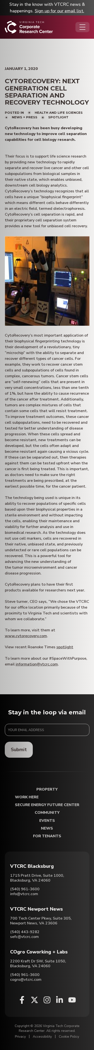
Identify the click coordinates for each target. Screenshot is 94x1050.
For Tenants (47, 836)
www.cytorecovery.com (26, 636)
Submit (19, 749)
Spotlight (58, 117)
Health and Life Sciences (59, 112)
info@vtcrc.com (24, 893)
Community (47, 812)
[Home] (29, 27)
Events (47, 820)
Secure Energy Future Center (47, 805)
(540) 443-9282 (25, 931)
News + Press (24, 117)
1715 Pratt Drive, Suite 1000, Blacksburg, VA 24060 (37, 878)
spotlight (64, 647)
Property (47, 789)
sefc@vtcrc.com (24, 936)
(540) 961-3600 (25, 889)
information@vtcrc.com (37, 664)
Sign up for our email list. (59, 11)
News (47, 828)
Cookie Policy (69, 1036)
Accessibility (42, 1036)
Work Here (27, 797)
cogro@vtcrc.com (25, 979)
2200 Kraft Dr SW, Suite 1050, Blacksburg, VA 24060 (38, 963)
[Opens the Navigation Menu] (82, 27)
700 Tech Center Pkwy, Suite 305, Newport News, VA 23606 (41, 921)
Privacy (20, 1036)
